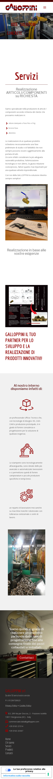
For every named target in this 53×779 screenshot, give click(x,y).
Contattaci (27, 657)
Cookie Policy (25, 705)
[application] (26, 562)
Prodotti (9, 749)
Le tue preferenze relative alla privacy (29, 770)
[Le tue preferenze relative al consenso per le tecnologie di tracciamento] (48, 774)
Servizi (8, 746)
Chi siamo (9, 742)
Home (8, 739)
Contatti (9, 753)
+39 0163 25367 (16, 731)
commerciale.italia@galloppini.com (24, 721)
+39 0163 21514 (16, 726)
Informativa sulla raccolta (16, 775)
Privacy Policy (11, 705)
